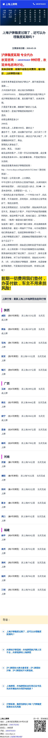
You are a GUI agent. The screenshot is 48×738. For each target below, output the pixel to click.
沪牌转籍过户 (30, 16)
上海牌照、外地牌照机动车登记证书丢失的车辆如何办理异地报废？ (24, 687)
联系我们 (44, 14)
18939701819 (41, 4)
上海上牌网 (11, 4)
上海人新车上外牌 (4, 14)
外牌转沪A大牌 (20, 17)
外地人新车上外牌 (10, 14)
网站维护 (19, 737)
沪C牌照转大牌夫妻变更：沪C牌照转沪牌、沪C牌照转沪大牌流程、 (23, 669)
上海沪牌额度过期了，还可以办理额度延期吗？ (24, 632)
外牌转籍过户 (35, 16)
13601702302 (14, 725)
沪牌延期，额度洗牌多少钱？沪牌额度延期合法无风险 (24, 705)
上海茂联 (13, 737)
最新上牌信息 (40, 16)
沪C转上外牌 (15, 16)
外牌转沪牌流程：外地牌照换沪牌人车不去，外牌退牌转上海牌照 (24, 651)
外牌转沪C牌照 (25, 16)
